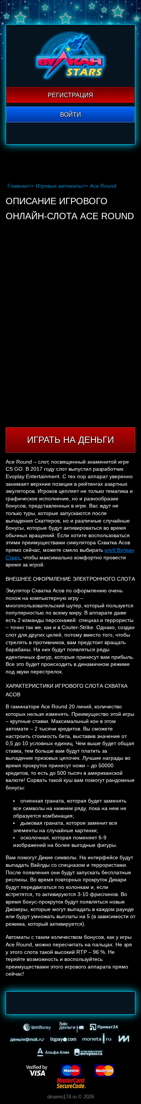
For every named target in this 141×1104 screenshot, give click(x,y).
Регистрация (70, 95)
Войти (70, 114)
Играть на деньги (70, 440)
